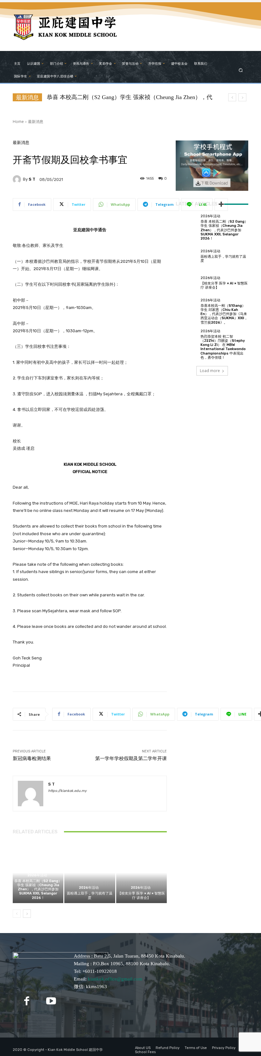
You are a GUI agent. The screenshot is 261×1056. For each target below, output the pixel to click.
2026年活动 (37, 875)
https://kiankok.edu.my (67, 791)
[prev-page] (17, 913)
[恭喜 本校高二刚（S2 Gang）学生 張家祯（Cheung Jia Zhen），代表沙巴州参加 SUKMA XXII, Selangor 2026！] (186, 225)
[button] (241, 70)
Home (18, 121)
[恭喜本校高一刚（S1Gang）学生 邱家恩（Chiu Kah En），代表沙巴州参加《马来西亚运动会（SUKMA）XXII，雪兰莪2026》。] (186, 309)
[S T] (18, 179)
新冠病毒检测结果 (32, 758)
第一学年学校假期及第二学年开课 (131, 758)
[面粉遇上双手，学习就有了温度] (89, 872)
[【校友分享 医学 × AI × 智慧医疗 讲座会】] (141, 872)
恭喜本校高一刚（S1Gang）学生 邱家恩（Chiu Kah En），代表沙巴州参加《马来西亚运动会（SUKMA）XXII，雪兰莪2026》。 (224, 314)
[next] (242, 97)
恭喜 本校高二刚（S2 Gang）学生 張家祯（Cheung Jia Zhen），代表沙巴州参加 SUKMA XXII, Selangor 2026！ (38, 889)
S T (32, 179)
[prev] (232, 97)
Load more (210, 370)
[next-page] (27, 913)
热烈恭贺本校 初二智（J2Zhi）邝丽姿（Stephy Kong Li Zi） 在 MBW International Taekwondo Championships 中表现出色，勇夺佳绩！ (223, 347)
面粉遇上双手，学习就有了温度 (89, 895)
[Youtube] (51, 1001)
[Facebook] (27, 1001)
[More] (221, 204)
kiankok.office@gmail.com (115, 978)
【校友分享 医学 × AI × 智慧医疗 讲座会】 (141, 895)
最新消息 (35, 121)
